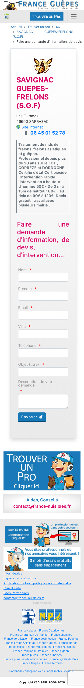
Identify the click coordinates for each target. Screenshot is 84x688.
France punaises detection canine (25, 659)
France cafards (27, 630)
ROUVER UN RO (47, 16)
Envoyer (30, 417)
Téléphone (27, 345)
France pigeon (59, 651)
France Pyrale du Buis (64, 659)
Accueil (16, 27)
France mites (15, 646)
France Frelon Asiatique (20, 642)
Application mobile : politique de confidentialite (37, 583)
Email (23, 307)
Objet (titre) (28, 364)
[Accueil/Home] (7, 16)
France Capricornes (51, 630)
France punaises (51, 654)
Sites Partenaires (16, 593)
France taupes (30, 663)
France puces (29, 654)
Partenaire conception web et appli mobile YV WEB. (42, 671)
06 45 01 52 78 (47, 133)
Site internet (32, 127)
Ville (22, 326)
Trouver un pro (39, 27)
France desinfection (43, 638)
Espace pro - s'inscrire (20, 578)
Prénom (25, 289)
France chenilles (61, 634)
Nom (22, 270)
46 (58, 27)
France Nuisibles (64, 646)
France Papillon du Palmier (30, 651)
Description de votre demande (36, 383)
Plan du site (12, 588)
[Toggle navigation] (73, 16)
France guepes (46, 642)
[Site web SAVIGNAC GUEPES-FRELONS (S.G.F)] (43, 66)
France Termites (52, 663)
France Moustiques (38, 646)
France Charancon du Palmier (29, 634)
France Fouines (68, 638)
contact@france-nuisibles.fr (24, 598)
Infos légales (13, 573)
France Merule (68, 642)
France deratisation (16, 638)
